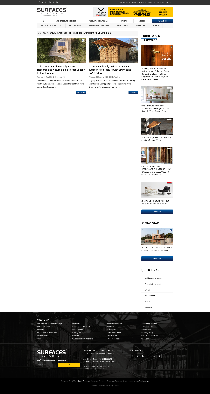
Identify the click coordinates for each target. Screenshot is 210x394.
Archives (111, 326)
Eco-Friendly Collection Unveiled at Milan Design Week (156, 139)
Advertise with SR (114, 332)
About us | (94, 385)
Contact (168, 2)
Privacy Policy (147, 332)
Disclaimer (146, 329)
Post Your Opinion (115, 338)
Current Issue (113, 329)
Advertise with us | (106, 385)
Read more (81, 92)
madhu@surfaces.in (97, 368)
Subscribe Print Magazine (83, 338)
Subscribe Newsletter (151, 323)
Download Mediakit (150, 335)
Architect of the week (81, 326)
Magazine (162, 21)
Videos (142, 21)
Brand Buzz (77, 323)
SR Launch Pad (75, 25)
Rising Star (150, 224)
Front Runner (78, 329)
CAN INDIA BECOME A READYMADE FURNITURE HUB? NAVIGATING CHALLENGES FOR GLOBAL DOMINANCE (156, 170)
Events (147, 290)
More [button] (155, 25)
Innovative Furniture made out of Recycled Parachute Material (156, 202)
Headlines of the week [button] (99, 25)
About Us (76, 335)
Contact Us (146, 338)
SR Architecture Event (51, 25)
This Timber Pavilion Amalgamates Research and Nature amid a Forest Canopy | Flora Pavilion (61, 70)
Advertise (151, 2)
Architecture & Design (153, 278)
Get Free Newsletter (139, 2)
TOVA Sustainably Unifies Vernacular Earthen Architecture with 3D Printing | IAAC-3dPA (111, 70)
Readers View (113, 335)
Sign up (128, 2)
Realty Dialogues (79, 332)
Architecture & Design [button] (66, 21)
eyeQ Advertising (142, 381)
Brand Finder (123, 25)
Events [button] (124, 21)
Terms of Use (147, 326)
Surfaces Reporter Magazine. (86, 381)
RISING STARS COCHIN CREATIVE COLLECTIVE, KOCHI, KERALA (156, 249)
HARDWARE (149, 41)
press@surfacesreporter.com (102, 353)
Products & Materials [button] (98, 21)
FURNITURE (149, 36)
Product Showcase (115, 323)
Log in (122, 2)
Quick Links (150, 270)
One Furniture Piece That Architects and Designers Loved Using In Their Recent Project (155, 108)
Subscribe (160, 2)
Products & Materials (153, 284)
